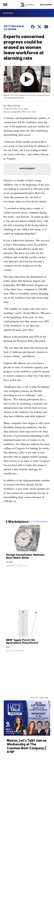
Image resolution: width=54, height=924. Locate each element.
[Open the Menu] (5, 4)
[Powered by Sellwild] (43, 698)
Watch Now (45, 5)
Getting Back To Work (14, 28)
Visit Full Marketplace (38, 522)
